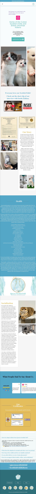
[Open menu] (2, 4)
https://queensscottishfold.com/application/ (18, 446)
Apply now (33, 461)
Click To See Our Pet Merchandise (18, 1)
